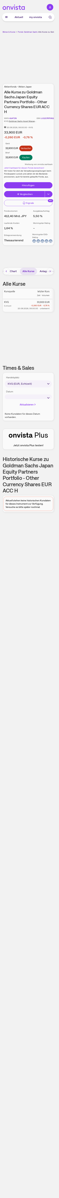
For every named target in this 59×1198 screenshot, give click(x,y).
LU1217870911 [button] (47, 118)
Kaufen (26, 157)
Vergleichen (26, 194)
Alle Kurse (28, 271)
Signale (30, 202)
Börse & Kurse (9, 32)
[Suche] (50, 17)
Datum (9, 391)
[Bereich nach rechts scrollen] (50, 271)
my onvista (35, 17)
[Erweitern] (48, 194)
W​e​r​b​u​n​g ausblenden (40, 56)
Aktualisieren (27, 404)
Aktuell (19, 17)
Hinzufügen (28, 185)
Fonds (20, 32)
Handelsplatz (12, 377)
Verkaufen (26, 148)
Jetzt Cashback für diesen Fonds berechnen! (24, 168)
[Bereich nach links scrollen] (6, 271)
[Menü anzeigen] (6, 17)
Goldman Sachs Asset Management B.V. (26, 121)
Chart (13, 271)
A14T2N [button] (13, 118)
